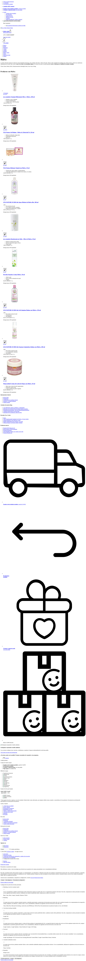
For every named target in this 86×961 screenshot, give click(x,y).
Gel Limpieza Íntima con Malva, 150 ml (22, 310)
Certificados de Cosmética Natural (10, 400)
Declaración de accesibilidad (9, 857)
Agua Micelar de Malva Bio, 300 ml (20, 202)
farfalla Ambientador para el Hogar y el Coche (13, 421)
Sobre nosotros (6, 838)
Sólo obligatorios (8, 880)
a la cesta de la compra (8, 4)
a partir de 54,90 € (14, 8)
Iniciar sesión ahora (7, 32)
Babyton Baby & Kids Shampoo (10, 429)
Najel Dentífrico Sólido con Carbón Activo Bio (13, 431)
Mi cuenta (5, 814)
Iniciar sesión (6, 819)
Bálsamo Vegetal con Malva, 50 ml (16, 168)
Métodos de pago (9, 17)
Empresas (5, 813)
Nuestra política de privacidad (7, 882)
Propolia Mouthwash (7, 432)
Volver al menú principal (8, 1)
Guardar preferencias (5, 958)
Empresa (5, 861)
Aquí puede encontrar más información (9, 752)
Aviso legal (5, 853)
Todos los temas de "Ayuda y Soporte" (14, 19)
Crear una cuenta (6, 37)
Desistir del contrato (5, 864)
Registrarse (5, 820)
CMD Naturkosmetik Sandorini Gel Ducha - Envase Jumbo (16, 419)
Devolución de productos (8, 808)
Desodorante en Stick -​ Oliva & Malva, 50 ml (19, 239)
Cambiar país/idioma (15, 849)
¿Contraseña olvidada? (8, 821)
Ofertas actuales (6, 402)
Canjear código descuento (8, 823)
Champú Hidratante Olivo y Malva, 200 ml (19, 97)
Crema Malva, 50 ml (14, 274)
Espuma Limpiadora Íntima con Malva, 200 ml (24, 347)
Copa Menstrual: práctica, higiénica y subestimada (13, 407)
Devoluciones (9, 14)
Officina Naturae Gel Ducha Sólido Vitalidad (12, 422)
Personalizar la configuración (18, 880)
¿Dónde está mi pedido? (11, 13)
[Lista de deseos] (4, 39)
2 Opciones (5, 93)
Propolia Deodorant (7, 430)
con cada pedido (12, 9)
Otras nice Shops (6, 862)
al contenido (5, 2)
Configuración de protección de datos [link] (11, 858)
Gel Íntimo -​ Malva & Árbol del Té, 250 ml (18, 132)
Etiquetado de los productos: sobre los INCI (12, 412)
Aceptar (2, 880)
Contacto (8, 18)
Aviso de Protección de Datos (36, 877)
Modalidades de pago (7, 809)
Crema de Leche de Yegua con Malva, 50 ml (19, 383)
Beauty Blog (6, 397)
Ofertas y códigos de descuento (9, 810)
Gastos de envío (9, 15)
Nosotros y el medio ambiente (9, 401)
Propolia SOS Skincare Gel (9, 428)
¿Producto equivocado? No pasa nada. (11, 411)
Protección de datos (7, 855)
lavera (4, 417)
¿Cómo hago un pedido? (8, 805)
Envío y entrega (6, 807)
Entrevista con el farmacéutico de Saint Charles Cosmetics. (15, 408)
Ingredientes (5, 398)
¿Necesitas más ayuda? (8, 812)
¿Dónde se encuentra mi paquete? (10, 822)
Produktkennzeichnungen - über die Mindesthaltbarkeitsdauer (16, 410)
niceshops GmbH (10, 851)
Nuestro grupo (6, 839)
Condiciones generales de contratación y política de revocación (16, 856)
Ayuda (4, 12)
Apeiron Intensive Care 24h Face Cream (11, 420)
